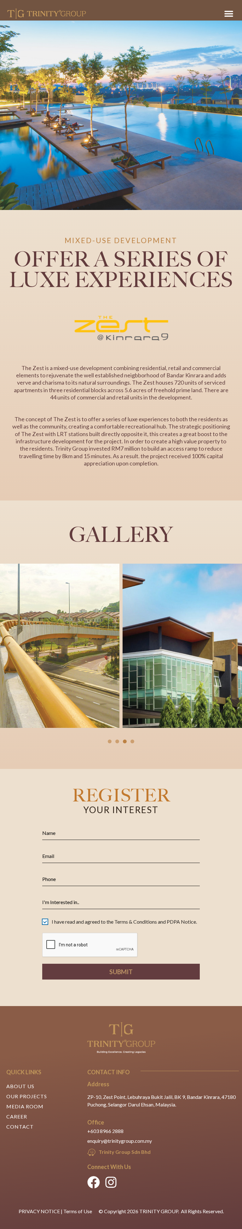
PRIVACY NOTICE (39, 1211)
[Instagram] (111, 1182)
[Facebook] (93, 1182)
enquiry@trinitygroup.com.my (119, 1141)
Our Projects (26, 1096)
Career (16, 1116)
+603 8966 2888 (105, 1131)
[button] (229, 13)
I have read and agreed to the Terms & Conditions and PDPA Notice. (124, 922)
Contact (20, 1127)
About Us (20, 1086)
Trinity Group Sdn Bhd (125, 1152)
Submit (121, 971)
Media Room (24, 1106)
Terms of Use (77, 1211)
